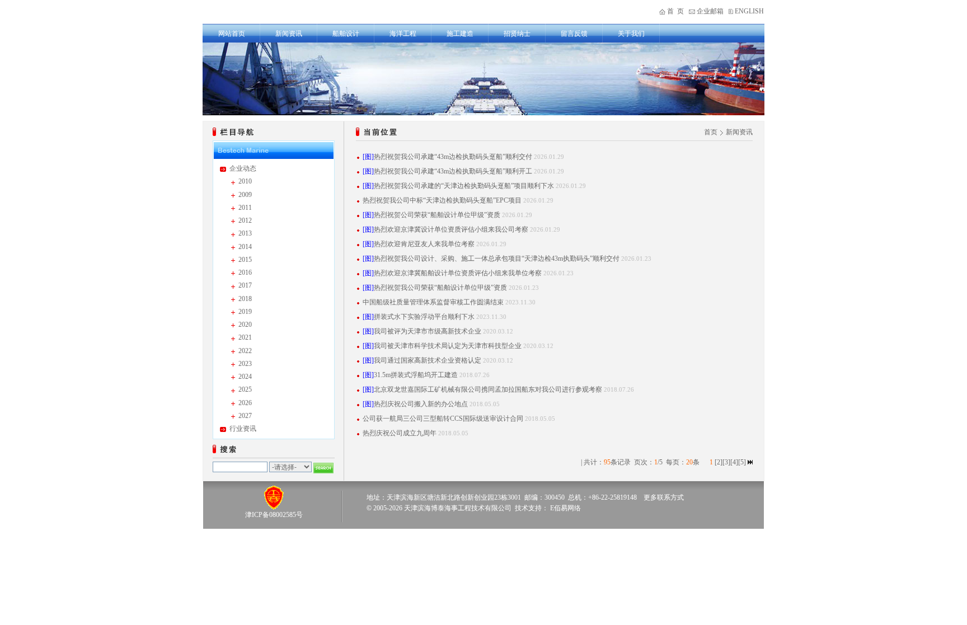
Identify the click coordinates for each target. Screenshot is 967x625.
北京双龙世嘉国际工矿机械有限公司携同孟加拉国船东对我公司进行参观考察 (488, 389)
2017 (245, 285)
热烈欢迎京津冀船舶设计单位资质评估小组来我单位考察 (458, 273)
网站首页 (231, 33)
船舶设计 (345, 33)
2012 (245, 220)
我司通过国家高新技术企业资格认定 (427, 360)
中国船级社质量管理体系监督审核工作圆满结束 (433, 302)
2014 (245, 247)
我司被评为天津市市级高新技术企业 (427, 331)
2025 (245, 389)
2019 (245, 312)
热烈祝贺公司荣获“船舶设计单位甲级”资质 (437, 215)
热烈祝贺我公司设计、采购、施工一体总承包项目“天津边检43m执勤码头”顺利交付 (496, 258)
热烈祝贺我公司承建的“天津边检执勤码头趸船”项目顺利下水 (464, 186)
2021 (245, 337)
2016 (245, 272)
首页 (710, 132)
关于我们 (631, 33)
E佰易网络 (565, 508)
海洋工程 (402, 33)
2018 (245, 299)
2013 (245, 233)
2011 (245, 208)
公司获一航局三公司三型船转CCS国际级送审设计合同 (443, 418)
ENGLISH (749, 11)
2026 (245, 403)
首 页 (675, 11)
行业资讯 (242, 429)
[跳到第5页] (750, 462)
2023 (245, 364)
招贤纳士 (517, 33)
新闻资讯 (288, 33)
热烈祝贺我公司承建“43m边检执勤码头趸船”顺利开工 (453, 171)
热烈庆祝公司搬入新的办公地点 (421, 404)
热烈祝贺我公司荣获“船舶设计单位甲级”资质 (440, 288)
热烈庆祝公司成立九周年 (399, 433)
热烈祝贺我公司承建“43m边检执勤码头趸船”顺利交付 (453, 157)
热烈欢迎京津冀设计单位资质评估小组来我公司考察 (451, 229)
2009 (245, 195)
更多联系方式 (664, 497)
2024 (245, 376)
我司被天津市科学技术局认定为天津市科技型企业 (448, 346)
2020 (245, 324)
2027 (245, 416)
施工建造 (460, 33)
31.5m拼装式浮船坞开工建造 (416, 375)
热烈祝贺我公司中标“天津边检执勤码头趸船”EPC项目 (442, 200)
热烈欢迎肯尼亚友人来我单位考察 (424, 244)
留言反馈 (574, 33)
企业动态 (242, 168)
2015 (245, 260)
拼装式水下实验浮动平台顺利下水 (424, 317)
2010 (245, 181)
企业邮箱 (710, 11)
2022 (245, 351)
